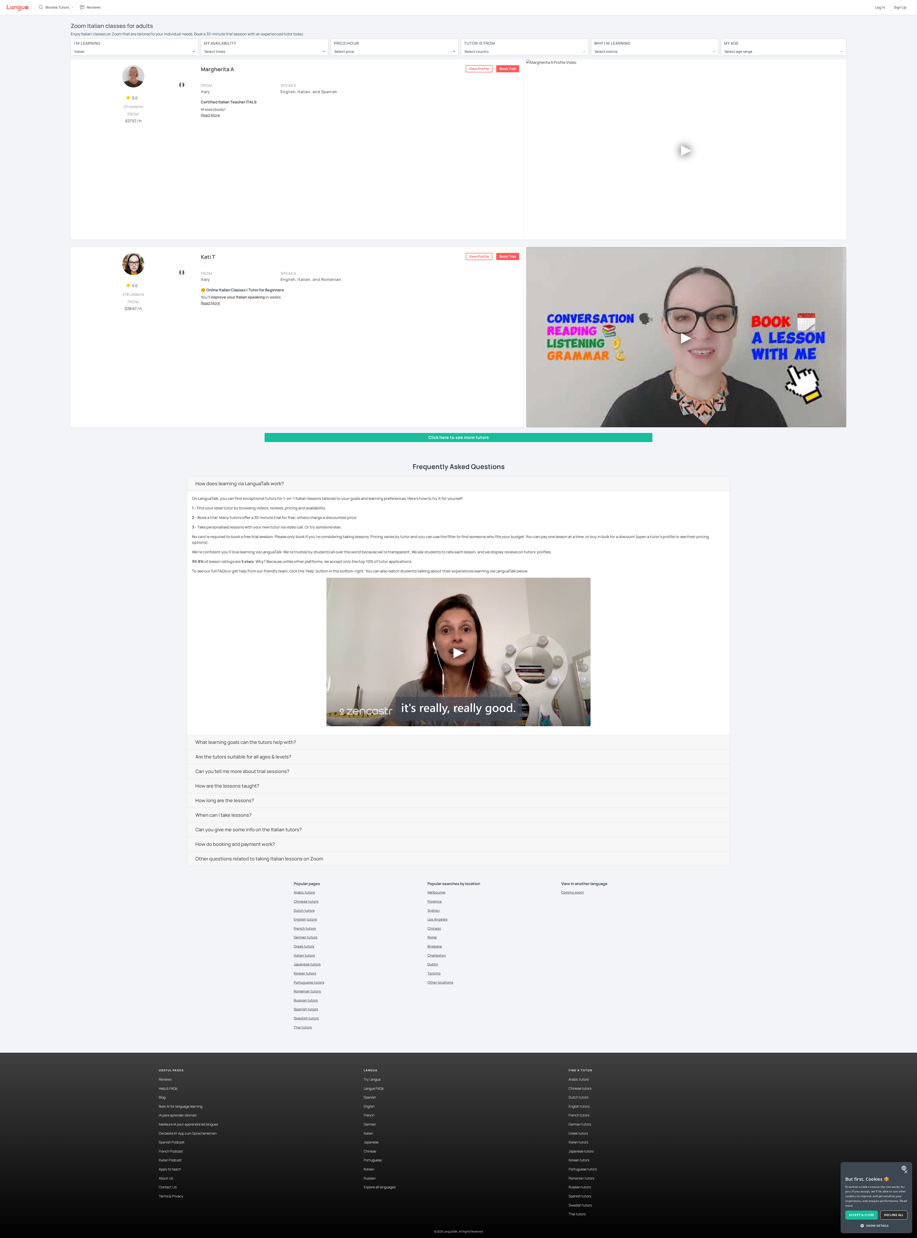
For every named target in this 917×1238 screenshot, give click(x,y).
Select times (214, 51)
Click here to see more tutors (458, 437)
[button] (210, 115)
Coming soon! (572, 892)
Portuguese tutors (309, 982)
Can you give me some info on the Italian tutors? (248, 829)
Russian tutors (306, 1000)
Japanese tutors (307, 964)
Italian (368, 1133)
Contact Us (167, 1187)
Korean (369, 1169)
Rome (432, 937)
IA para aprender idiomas (177, 1115)
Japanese (371, 1142)
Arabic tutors (304, 892)
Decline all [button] (893, 1215)
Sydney (433, 910)
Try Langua (372, 1079)
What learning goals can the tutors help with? (245, 742)
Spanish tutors (306, 1009)
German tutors (305, 937)
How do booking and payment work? (235, 844)
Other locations (440, 982)
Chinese (370, 1151)
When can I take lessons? (223, 815)
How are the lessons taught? (227, 786)
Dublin (432, 964)
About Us (166, 1178)
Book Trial (508, 68)
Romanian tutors (307, 991)
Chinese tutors (306, 901)
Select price (344, 51)
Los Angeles (437, 919)
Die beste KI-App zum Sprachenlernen (188, 1133)
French (369, 1115)
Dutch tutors (304, 910)
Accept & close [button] (861, 1215)
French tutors (305, 928)
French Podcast (171, 1151)
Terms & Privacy (171, 1196)
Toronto (434, 973)
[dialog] (876, 1197)
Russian (370, 1178)
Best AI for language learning (180, 1106)
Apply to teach (170, 1169)
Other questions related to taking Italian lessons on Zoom (259, 858)
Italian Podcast (170, 1160)
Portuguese (373, 1160)
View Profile (479, 68)
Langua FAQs (374, 1088)
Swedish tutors (306, 1018)
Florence (434, 901)
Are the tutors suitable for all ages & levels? (243, 756)
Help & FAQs (168, 1088)
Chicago (434, 928)
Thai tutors (303, 1027)
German (370, 1124)
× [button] (905, 1172)
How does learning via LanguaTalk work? (239, 483)
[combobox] (134, 51)
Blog (162, 1097)
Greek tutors (304, 946)
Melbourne (436, 892)
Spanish (370, 1097)
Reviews (165, 1079)
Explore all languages (379, 1187)
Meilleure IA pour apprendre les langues (188, 1124)
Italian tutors (304, 955)
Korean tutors (305, 973)
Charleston (436, 955)
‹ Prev (79, 446)
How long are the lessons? (224, 800)
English (369, 1106)
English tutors (305, 919)
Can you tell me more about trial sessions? (242, 771)
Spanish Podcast (172, 1142)
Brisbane (434, 946)
